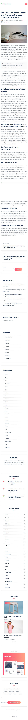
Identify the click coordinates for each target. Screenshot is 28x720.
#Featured (17, 689)
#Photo (5, 694)
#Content (11, 689)
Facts (6, 389)
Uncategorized (8, 441)
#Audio (5, 689)
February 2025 (8, 358)
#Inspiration (11, 691)
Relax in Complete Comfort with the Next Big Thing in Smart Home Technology (14, 258)
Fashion (6, 393)
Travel (6, 435)
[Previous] (13, 642)
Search (4, 267)
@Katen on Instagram (14, 702)
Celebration (7, 383)
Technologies (8, 432)
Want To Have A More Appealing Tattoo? (12, 616)
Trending (7, 438)
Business (11, 20)
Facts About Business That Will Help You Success (16, 489)
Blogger (6, 377)
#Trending (20, 694)
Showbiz (7, 423)
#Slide (15, 694)
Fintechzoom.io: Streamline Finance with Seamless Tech (14, 246)
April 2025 (7, 352)
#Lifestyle (18, 691)
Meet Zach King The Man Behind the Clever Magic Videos (16, 496)
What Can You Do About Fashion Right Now (13, 636)
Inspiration (16, 20)
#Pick (10, 694)
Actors (6, 374)
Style (6, 429)
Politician (7, 420)
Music (6, 411)
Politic (6, 417)
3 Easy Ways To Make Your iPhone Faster (15, 482)
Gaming (6, 402)
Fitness (6, 395)
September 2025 (8, 337)
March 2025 (7, 355)
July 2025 (7, 343)
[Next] (15, 642)
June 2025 (7, 346)
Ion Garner (6, 20)
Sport (6, 426)
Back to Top (14, 716)
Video (6, 444)
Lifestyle (20, 20)
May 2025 (7, 349)
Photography (7, 414)
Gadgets (7, 399)
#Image (5, 691)
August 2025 (7, 340)
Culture (6, 386)
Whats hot (7, 447)
